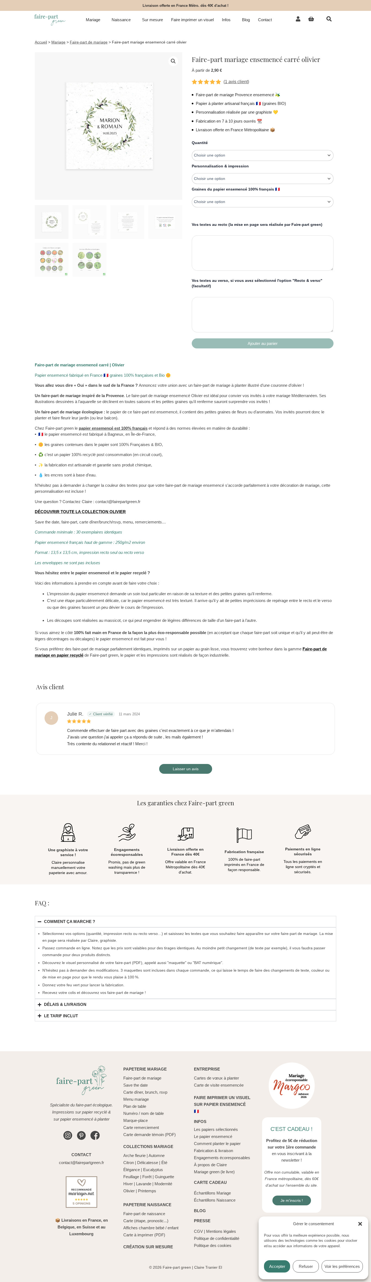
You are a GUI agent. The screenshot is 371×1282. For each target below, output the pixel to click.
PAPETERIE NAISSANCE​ (147, 1204)
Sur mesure (152, 20)
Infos (226, 20)
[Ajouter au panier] (263, 343)
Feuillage (131, 1176)
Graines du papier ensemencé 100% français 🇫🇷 (236, 189)
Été (164, 1162)
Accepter (277, 1266)
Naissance (121, 20)
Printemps (147, 1191)
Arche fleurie (134, 1155)
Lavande (143, 1183)
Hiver (128, 1183)
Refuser (306, 1266)
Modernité (163, 1183)
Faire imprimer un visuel (192, 20)
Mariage (93, 20)
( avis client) (236, 81)
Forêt (147, 1176)
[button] (360, 1224)
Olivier (129, 1191)
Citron (128, 1162)
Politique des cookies (212, 1245)
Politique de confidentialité (216, 1238)
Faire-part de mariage (89, 42)
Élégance (131, 1169)
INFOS (200, 1121)
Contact (265, 20)
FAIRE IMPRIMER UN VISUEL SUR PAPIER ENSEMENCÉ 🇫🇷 (222, 1104)
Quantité (200, 143)
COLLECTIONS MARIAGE (148, 1146)
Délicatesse (147, 1162)
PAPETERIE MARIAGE (145, 1069)
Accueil (41, 42)
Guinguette (164, 1176)
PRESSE (202, 1220)
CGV (198, 1231)
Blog (246, 20)
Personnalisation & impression (220, 166)
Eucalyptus (153, 1169)
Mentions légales (221, 1231)
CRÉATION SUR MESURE (148, 1246)
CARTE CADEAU (210, 1182)
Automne (157, 1155)
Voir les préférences (342, 1266)
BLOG (200, 1210)
